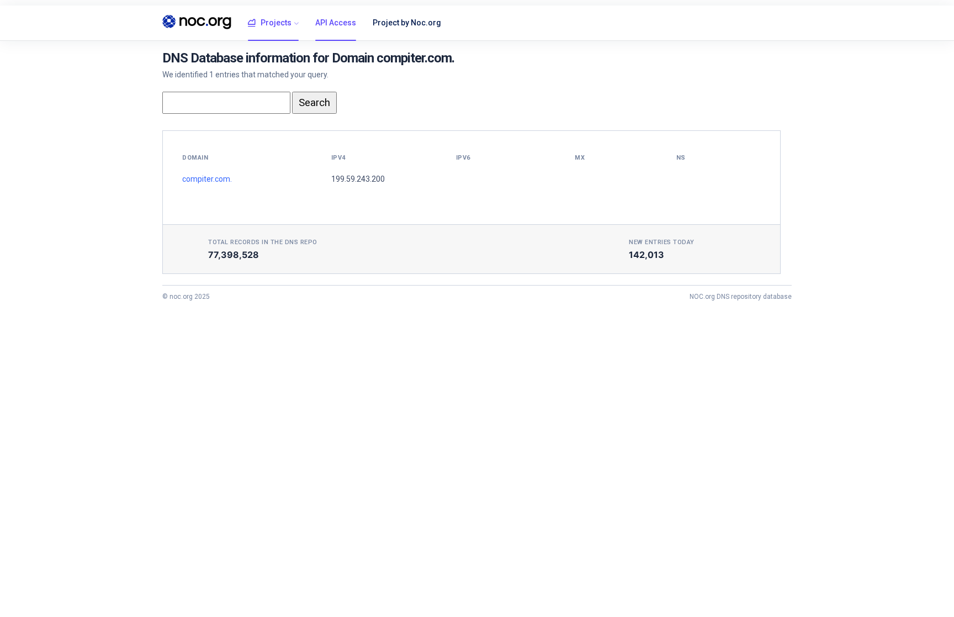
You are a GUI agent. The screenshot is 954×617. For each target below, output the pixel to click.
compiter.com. (207, 179)
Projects (276, 22)
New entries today (662, 242)
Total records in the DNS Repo (262, 242)
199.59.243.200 (358, 179)
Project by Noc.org (407, 22)
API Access (335, 22)
